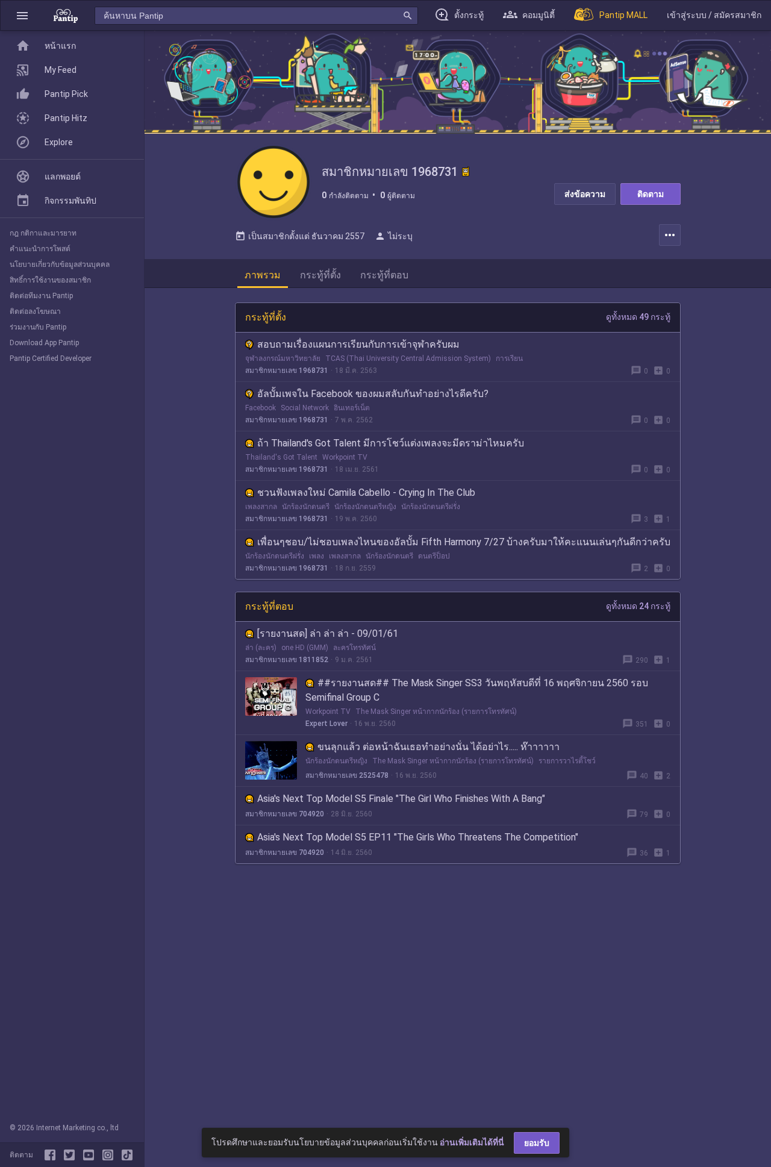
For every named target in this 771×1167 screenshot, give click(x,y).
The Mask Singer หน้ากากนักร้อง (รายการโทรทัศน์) (436, 711)
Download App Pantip (44, 343)
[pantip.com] (65, 15)
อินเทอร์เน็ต (352, 408)
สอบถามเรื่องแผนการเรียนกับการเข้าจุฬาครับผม (358, 344)
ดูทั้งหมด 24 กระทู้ (638, 606)
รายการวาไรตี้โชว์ (567, 761)
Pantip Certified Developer (51, 358)
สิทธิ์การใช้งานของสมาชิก (50, 280)
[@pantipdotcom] (110, 1155)
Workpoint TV (344, 457)
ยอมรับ (536, 1143)
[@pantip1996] (127, 1155)
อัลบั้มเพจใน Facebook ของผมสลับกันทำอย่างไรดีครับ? (373, 393)
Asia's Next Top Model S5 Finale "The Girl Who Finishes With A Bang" (401, 798)
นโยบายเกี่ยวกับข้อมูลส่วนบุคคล (60, 264)
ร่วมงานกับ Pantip (38, 327)
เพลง (316, 556)
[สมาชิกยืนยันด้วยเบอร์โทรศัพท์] (465, 171)
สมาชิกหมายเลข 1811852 (286, 659)
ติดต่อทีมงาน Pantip (41, 296)
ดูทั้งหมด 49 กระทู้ (638, 317)
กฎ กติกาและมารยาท (43, 233)
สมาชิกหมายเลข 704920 (284, 814)
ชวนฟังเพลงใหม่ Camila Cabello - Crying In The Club (366, 492)
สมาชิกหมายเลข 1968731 (286, 370)
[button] (22, 15)
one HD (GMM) (304, 647)
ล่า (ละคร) (260, 647)
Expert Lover (326, 723)
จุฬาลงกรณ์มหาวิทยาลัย (282, 358)
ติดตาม (650, 194)
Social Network (305, 408)
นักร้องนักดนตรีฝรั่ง (430, 506)
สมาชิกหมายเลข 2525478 (347, 775)
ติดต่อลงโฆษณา (35, 311)
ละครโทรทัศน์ (354, 647)
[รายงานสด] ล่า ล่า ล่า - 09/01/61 (327, 633)
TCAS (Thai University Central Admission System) (408, 358)
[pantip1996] (91, 1155)
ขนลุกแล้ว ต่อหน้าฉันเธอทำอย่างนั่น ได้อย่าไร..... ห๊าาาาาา (438, 746)
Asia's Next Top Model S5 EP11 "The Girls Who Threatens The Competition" (417, 837)
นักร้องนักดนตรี (305, 506)
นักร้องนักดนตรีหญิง (365, 506)
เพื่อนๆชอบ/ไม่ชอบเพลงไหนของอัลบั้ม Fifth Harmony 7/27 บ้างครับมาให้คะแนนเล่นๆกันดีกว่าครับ (463, 542)
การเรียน (509, 358)
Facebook (260, 408)
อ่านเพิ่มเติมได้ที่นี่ (472, 1142)
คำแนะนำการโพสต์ (40, 249)
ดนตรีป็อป (434, 556)
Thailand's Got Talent (281, 457)
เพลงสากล (261, 506)
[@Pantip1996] (71, 1155)
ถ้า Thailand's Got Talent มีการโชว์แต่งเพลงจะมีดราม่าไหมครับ (390, 443)
